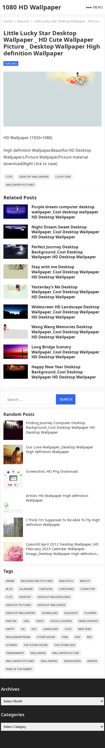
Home (7, 21)
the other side (64, 645)
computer (87, 589)
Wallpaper (38, 653)
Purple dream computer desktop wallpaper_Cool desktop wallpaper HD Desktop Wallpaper (65, 212)
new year (84, 629)
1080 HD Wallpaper (31, 7)
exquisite (71, 613)
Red (89, 637)
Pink (65, 637)
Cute (9, 176)
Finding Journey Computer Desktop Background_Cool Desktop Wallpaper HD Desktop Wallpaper (60, 427)
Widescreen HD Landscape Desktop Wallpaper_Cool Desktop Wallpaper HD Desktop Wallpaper (65, 312)
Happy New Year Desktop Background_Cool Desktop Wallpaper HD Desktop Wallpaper (64, 372)
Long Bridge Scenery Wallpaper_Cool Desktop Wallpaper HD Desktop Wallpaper (65, 352)
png (77, 637)
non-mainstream (18, 637)
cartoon (45, 589)
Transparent (15, 653)
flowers (90, 613)
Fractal (11, 621)
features (23, 21)
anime (10, 581)
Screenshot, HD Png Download (52, 471)
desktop (25, 597)
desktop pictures (18, 605)
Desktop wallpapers (34, 176)
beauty (85, 581)
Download (50, 613)
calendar (26, 589)
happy (10, 629)
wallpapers (49, 661)
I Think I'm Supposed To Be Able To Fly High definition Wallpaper (63, 522)
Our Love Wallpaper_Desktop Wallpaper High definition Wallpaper (59, 449)
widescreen (72, 661)
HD (23, 629)
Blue (9, 589)
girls (40, 621)
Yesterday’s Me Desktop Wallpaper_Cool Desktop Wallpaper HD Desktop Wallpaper (65, 292)
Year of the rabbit (19, 669)
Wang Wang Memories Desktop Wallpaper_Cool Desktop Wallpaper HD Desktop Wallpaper (65, 332)
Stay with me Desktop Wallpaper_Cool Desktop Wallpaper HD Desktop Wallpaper (65, 272)
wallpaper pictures (20, 184)
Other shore (46, 637)
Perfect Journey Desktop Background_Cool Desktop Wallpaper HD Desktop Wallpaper (64, 252)
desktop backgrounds (54, 597)
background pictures (37, 581)
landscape (50, 629)
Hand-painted (88, 621)
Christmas (66, 589)
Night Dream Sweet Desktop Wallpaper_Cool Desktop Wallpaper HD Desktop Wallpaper (65, 232)
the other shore (36, 645)
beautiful (66, 581)
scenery (11, 645)
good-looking (61, 621)
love (68, 629)
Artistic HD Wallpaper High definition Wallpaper (57, 498)
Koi (34, 629)
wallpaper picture (65, 653)
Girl (26, 621)
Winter (92, 661)
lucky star (63, 176)
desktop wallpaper (51, 605)
